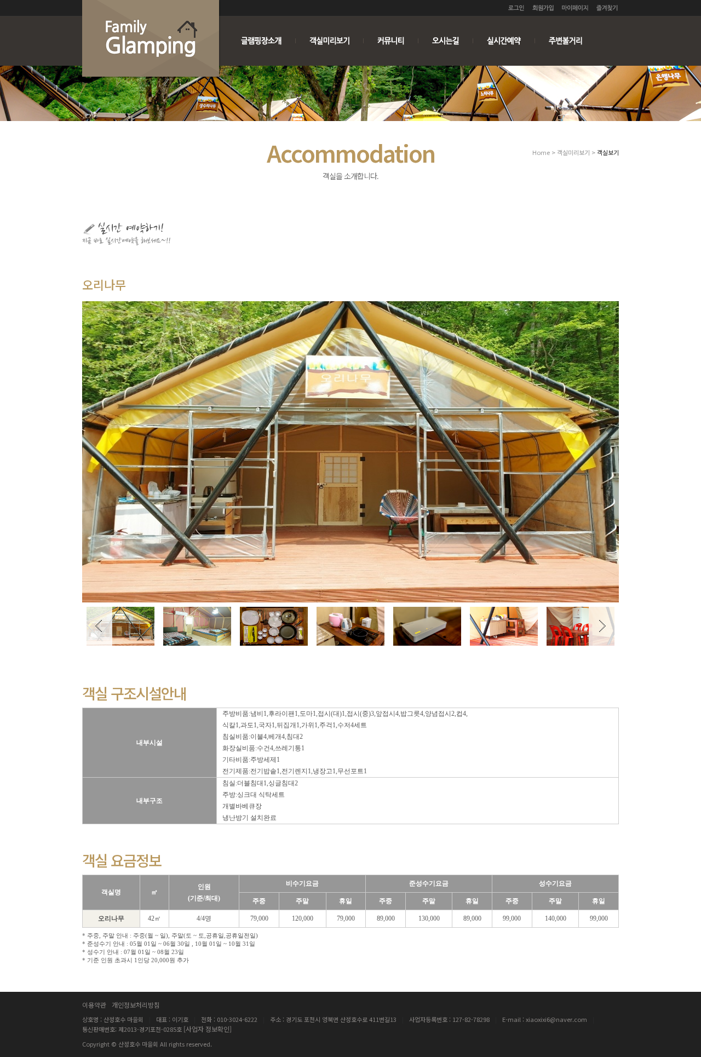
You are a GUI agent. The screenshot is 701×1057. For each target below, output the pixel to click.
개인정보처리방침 (136, 1004)
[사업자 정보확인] (207, 1028)
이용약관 (94, 1004)
